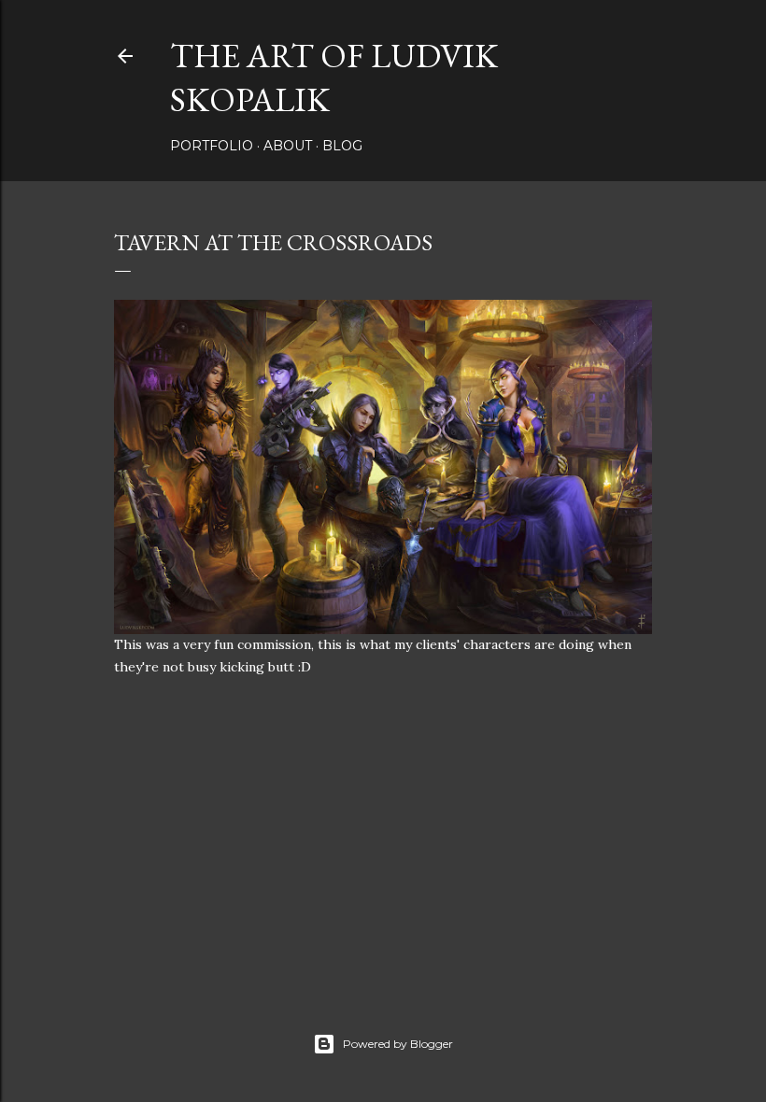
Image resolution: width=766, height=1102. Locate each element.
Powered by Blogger (398, 1044)
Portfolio (211, 145)
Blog (342, 145)
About (287, 145)
